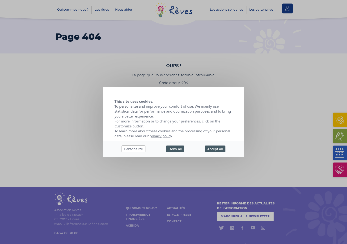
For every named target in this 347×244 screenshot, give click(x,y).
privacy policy (161, 136)
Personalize (133, 148)
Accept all (215, 148)
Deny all (175, 148)
